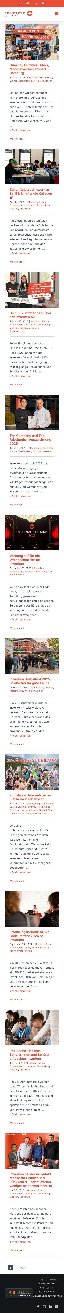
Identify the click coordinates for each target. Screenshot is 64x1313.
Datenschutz (46, 1291)
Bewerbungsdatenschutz (47, 1295)
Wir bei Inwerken (42, 80)
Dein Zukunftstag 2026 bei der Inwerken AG (30, 315)
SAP (28, 947)
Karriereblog (25, 80)
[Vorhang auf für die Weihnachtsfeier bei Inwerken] (32, 532)
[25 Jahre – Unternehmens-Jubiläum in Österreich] (32, 772)
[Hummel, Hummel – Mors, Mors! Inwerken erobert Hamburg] (32, 42)
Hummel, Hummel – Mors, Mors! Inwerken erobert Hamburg (29, 69)
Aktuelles (32, 77)
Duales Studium (18, 806)
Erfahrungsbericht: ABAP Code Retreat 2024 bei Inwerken (29, 936)
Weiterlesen (16, 138)
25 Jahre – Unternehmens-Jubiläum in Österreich (30, 797)
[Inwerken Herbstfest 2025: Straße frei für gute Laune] (32, 656)
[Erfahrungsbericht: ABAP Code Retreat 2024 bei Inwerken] (32, 909)
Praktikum (25, 208)
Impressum (46, 1287)
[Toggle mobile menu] (57, 13)
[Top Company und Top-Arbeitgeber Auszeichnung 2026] (32, 412)
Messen (14, 208)
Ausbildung (47, 803)
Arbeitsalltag (45, 77)
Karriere (30, 205)
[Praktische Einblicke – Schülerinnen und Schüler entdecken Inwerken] (32, 1027)
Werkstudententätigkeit (34, 810)
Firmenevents (17, 205)
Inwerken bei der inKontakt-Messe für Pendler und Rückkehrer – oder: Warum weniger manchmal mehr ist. (31, 1180)
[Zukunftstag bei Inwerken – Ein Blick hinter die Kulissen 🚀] (32, 166)
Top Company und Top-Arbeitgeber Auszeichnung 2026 (30, 440)
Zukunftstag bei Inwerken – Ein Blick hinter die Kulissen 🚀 (31, 193)
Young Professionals (36, 813)
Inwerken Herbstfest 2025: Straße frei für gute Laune (30, 681)
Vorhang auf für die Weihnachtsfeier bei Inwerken (25, 560)
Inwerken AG (46, 1283)
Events (13, 80)
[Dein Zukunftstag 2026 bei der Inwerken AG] (32, 290)
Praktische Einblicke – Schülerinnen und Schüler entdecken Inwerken (30, 1055)
